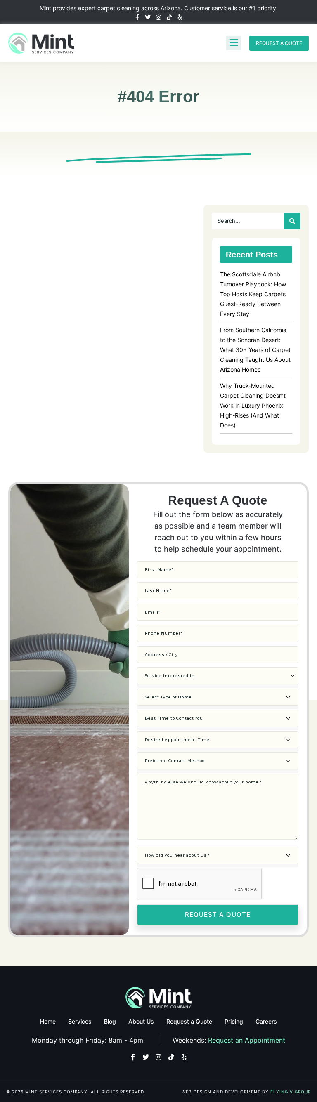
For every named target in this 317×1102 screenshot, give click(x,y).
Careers (266, 1021)
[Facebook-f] (137, 17)
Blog (110, 1021)
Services (80, 1021)
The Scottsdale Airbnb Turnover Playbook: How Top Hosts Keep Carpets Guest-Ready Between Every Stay (253, 294)
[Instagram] (158, 17)
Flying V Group (290, 1091)
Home (48, 1021)
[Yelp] (180, 17)
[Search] (292, 221)
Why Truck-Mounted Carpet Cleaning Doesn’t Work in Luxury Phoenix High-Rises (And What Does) (253, 405)
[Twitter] (148, 17)
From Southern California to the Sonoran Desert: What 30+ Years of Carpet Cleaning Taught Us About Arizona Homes (255, 349)
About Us (141, 1021)
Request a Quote (189, 1021)
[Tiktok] (169, 17)
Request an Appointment (246, 1040)
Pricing (234, 1021)
